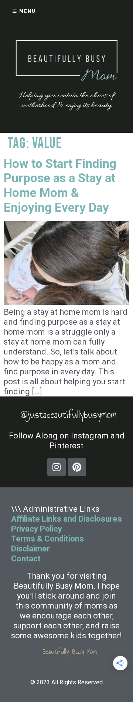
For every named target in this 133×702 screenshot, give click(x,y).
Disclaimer (30, 548)
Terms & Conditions (47, 538)
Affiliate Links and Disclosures (66, 518)
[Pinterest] (77, 467)
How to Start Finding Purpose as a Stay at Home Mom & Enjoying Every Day (60, 185)
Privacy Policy (36, 528)
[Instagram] (56, 467)
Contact (26, 558)
